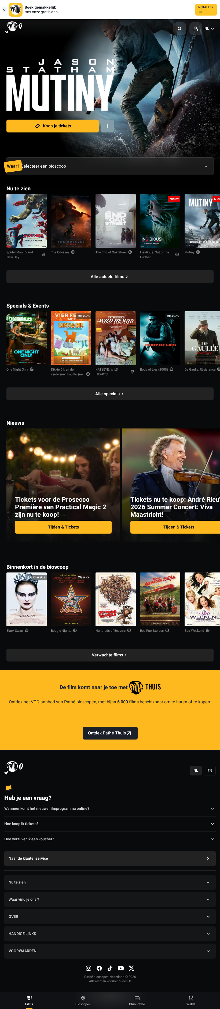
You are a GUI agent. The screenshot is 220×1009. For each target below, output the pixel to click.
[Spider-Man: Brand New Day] (26, 221)
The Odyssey (60, 252)
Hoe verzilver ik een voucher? (29, 839)
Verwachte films (107, 655)
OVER (13, 916)
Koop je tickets (57, 126)
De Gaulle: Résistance (200, 369)
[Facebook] (99, 968)
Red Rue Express (152, 630)
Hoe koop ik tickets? (21, 824)
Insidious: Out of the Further (154, 255)
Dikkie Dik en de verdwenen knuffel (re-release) (67, 374)
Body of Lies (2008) (154, 369)
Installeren (205, 9)
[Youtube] (121, 968)
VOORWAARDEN (22, 951)
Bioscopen (83, 1004)
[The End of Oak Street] (116, 221)
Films (29, 1004)
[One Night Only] (26, 338)
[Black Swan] (26, 599)
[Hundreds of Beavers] (116, 599)
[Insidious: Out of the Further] (160, 221)
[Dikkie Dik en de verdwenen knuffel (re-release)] (71, 338)
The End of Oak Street (111, 252)
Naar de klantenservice (28, 858)
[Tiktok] (110, 968)
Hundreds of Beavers (111, 630)
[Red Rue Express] (160, 599)
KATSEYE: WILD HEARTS (107, 372)
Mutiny (190, 252)
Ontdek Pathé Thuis (107, 733)
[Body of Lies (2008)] (160, 338)
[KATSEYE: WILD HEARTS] (116, 338)
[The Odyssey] (71, 221)
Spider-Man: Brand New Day (19, 255)
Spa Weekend (194, 630)
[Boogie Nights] (71, 599)
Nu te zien (17, 882)
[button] (179, 28)
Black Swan (14, 630)
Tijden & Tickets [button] (63, 527)
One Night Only (17, 369)
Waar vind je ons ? (24, 899)
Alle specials (107, 394)
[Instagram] (88, 968)
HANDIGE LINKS (22, 934)
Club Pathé (137, 1004)
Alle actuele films (107, 276)
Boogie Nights (61, 630)
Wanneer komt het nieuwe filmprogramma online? (46, 808)
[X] (131, 968)
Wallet (190, 1004)
